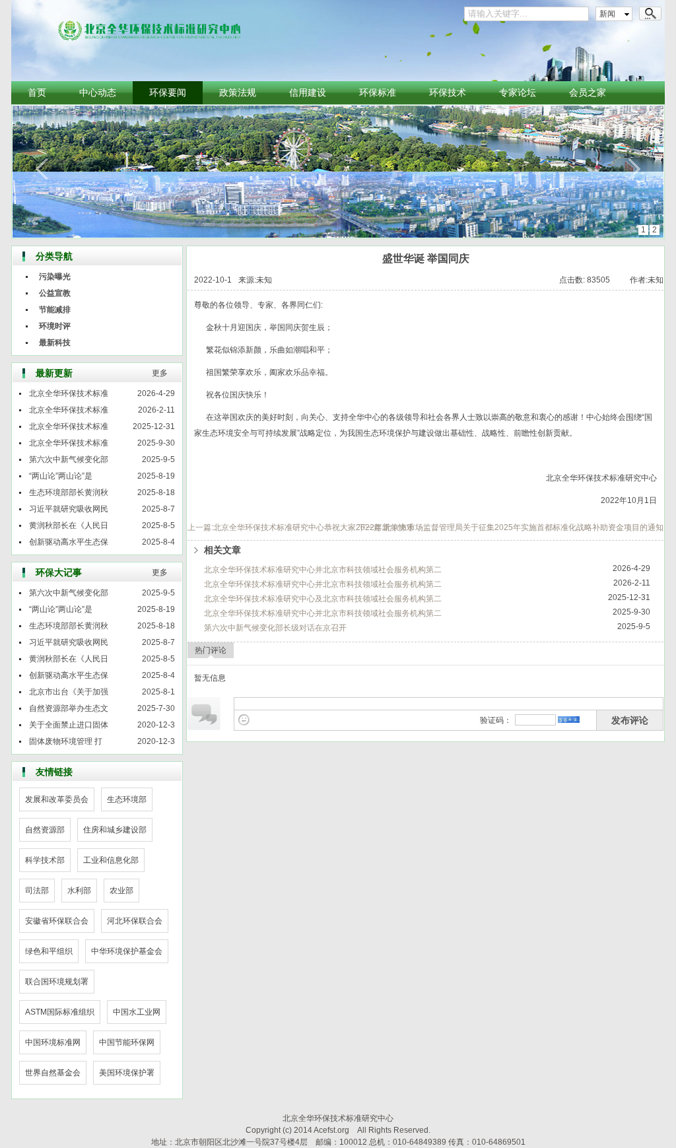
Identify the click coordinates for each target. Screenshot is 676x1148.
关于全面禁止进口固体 (68, 724)
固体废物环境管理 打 (65, 741)
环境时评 (55, 326)
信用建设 (307, 93)
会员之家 (587, 93)
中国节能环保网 (126, 1042)
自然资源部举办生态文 (68, 708)
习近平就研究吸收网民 (68, 509)
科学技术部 (45, 860)
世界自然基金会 (53, 1072)
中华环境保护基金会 (126, 951)
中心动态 (97, 93)
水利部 (79, 890)
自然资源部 (45, 829)
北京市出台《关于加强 (68, 691)
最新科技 (55, 342)
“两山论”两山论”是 (60, 476)
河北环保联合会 (134, 921)
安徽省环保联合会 (56, 921)
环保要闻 (167, 93)
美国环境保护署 (126, 1072)
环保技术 (447, 93)
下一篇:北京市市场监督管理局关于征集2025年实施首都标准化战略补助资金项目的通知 (510, 527)
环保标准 (377, 93)
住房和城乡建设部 (115, 829)
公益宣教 (55, 293)
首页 (37, 93)
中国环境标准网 (53, 1042)
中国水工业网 (136, 1012)
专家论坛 (517, 93)
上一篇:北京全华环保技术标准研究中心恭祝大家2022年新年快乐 (300, 527)
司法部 (37, 890)
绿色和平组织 (49, 951)
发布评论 (629, 720)
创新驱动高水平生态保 (68, 542)
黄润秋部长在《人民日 (68, 525)
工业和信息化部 (111, 860)
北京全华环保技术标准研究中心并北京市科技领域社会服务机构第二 (323, 569)
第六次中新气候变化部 (68, 459)
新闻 (607, 13)
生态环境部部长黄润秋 (68, 492)
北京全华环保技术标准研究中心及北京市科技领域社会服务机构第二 (323, 598)
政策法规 (237, 93)
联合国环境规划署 (56, 981)
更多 (160, 373)
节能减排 (55, 309)
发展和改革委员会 (56, 799)
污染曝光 (55, 276)
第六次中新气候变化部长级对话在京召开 (275, 627)
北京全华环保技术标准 (68, 393)
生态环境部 (127, 799)
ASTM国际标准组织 (59, 1012)
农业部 (121, 890)
